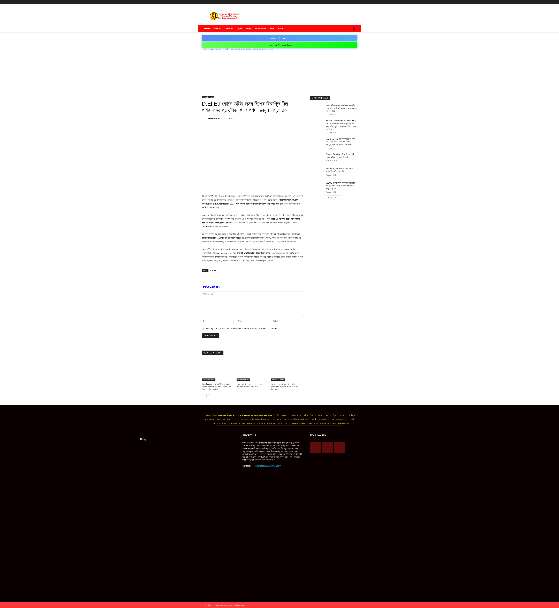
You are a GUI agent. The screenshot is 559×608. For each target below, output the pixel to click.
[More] (256, 126)
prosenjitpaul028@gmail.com (267, 465)
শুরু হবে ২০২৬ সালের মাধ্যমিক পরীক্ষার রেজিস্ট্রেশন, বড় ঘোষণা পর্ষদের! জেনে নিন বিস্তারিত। (284, 386)
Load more (332, 197)
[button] (353, 28)
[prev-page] (203, 396)
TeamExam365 (214, 119)
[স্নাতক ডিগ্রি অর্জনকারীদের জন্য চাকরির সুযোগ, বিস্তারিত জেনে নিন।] (317, 172)
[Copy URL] (249, 126)
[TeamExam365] (204, 118)
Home (204, 49)
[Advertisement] (279, 74)
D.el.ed (213, 270)
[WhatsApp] (236, 126)
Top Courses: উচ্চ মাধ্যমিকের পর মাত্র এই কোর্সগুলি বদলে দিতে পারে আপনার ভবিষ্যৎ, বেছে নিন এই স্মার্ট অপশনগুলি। (217, 386)
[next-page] (208, 396)
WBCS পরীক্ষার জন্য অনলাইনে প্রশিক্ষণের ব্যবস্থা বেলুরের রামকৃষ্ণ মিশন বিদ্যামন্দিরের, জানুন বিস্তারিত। (340, 186)
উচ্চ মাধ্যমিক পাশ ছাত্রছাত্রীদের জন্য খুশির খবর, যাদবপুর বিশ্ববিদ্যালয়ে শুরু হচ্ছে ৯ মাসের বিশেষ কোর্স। (341, 108)
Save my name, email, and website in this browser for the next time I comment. (241, 328)
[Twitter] (351, 2)
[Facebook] (343, 2)
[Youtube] (355, 2)
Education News (215, 49)
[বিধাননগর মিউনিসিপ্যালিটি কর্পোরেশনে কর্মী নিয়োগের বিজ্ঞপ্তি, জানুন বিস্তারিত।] (317, 158)
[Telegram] (347, 2)
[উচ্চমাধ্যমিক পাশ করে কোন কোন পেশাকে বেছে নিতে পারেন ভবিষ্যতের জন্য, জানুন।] (252, 370)
